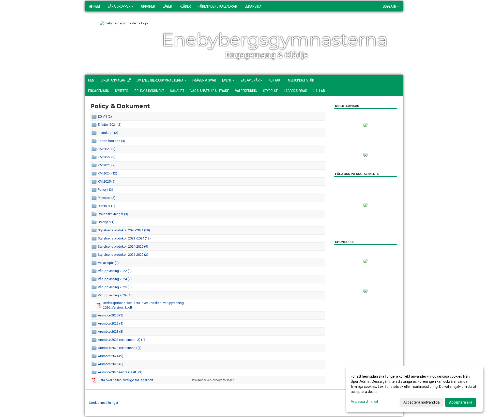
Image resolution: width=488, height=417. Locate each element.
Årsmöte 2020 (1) (110, 315)
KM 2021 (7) (106, 149)
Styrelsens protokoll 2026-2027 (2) (123, 254)
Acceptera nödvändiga (421, 402)
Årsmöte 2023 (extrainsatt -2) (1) (121, 340)
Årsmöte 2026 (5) (110, 364)
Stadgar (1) (106, 222)
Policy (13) (105, 189)
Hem (96, 6)
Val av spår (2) (108, 263)
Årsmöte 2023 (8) (110, 331)
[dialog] (414, 389)
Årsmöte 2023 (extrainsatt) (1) (120, 348)
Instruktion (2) (108, 133)
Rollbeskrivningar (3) (113, 214)
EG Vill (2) (105, 116)
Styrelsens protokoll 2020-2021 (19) (124, 230)
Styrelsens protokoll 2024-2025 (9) (123, 246)
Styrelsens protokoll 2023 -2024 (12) (124, 238)
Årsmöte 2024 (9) (110, 356)
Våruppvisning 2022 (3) (115, 271)
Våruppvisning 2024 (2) (115, 279)
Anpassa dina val (364, 401)
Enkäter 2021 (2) (109, 124)
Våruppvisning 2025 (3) (115, 287)
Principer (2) (106, 198)
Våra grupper (119, 6)
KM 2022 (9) (106, 157)
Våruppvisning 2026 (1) (115, 295)
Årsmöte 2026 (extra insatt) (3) (120, 372)
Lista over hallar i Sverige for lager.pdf (125, 380)
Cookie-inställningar (103, 403)
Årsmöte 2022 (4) (110, 323)
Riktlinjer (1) (106, 206)
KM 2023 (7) (106, 165)
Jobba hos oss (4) (111, 141)
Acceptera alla (460, 402)
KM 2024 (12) (107, 173)
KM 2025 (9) (106, 181)
